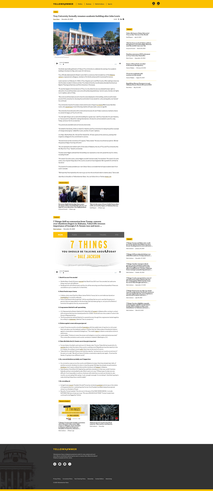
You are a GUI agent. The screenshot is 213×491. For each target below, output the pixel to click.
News (55, 12)
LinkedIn (121, 19)
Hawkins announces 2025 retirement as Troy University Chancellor (138, 54)
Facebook (123, 19)
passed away (69, 107)
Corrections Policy (67, 478)
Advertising (109, 478)
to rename (100, 105)
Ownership (90, 478)
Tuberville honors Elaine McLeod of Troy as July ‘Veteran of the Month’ (137, 33)
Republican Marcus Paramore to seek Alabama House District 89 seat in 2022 (139, 84)
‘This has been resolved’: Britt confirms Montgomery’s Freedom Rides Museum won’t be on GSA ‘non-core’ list (139, 44)
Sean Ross (56, 19)
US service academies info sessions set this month (134, 74)
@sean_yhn (108, 176)
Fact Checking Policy (80, 478)
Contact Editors (99, 478)
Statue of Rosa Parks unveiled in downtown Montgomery (135, 64)
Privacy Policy (57, 478)
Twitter (119, 19)
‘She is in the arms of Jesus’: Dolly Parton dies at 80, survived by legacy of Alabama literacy (104, 204)
